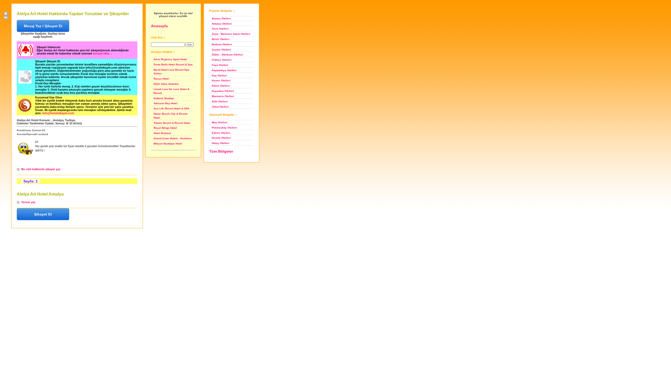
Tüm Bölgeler (221, 151)
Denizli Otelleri (221, 137)
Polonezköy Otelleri (224, 127)
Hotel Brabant (162, 133)
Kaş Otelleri (219, 75)
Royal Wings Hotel (165, 127)
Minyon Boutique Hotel (168, 143)
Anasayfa (159, 26)
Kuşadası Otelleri (223, 91)
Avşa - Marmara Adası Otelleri (231, 33)
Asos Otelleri (220, 28)
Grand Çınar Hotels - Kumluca (173, 138)
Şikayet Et (43, 214)
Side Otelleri (220, 101)
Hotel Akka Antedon (166, 83)
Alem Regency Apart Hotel (170, 59)
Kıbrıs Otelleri (221, 85)
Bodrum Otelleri (222, 44)
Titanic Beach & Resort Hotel (172, 122)
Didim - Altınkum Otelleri (227, 54)
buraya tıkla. (102, 53)
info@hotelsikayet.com (58, 113)
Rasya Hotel (161, 78)
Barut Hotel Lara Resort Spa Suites (171, 71)
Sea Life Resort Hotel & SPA (171, 108)
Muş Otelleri (219, 122)
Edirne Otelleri (221, 132)
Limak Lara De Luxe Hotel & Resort (171, 91)
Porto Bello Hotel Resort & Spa (173, 64)
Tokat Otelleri (220, 106)
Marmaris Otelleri (223, 96)
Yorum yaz (28, 202)
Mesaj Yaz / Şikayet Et (43, 26)
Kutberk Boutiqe (164, 98)
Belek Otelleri (220, 39)
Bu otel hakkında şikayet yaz (41, 169)
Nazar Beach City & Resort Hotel (170, 115)
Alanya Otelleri (221, 18)
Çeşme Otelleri (221, 49)
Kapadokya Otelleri (224, 70)
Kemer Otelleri (221, 80)
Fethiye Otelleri (221, 59)
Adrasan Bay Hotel (165, 103)
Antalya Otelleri (222, 23)
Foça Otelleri (220, 65)
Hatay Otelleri (220, 143)
